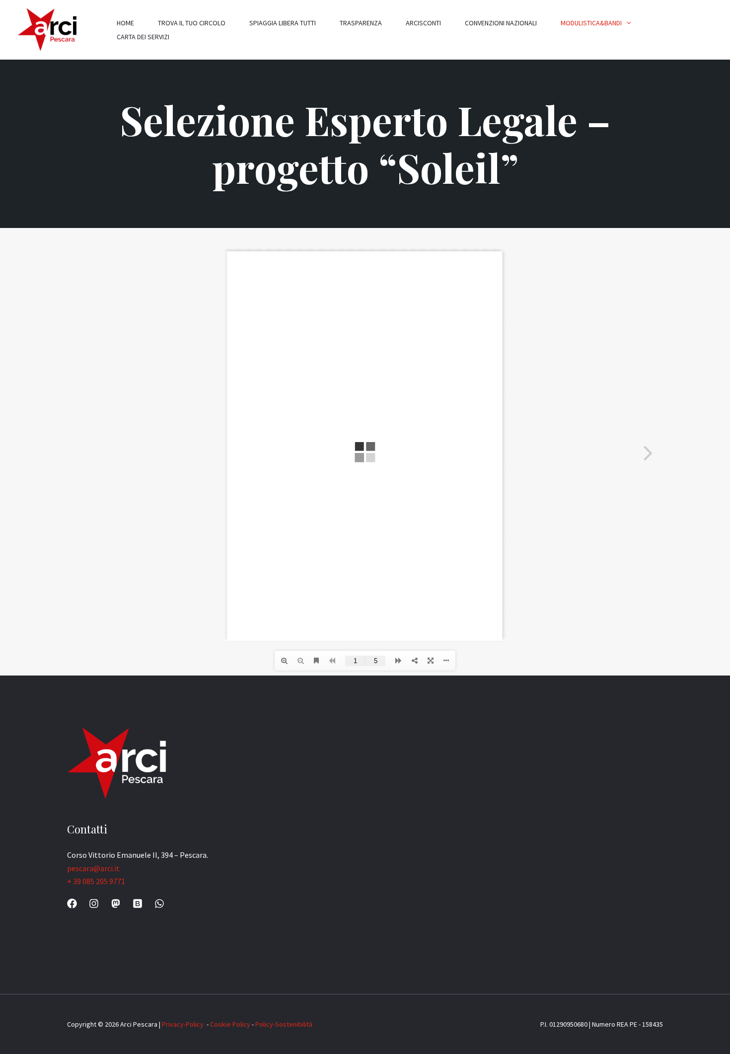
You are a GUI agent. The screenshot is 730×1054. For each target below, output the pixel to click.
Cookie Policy (230, 1024)
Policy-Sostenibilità (283, 1024)
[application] (626, 23)
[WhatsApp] (159, 903)
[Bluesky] (138, 903)
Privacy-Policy (183, 1024)
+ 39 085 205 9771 (96, 881)
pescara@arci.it (93, 868)
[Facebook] (72, 903)
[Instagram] (94, 903)
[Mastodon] (116, 903)
